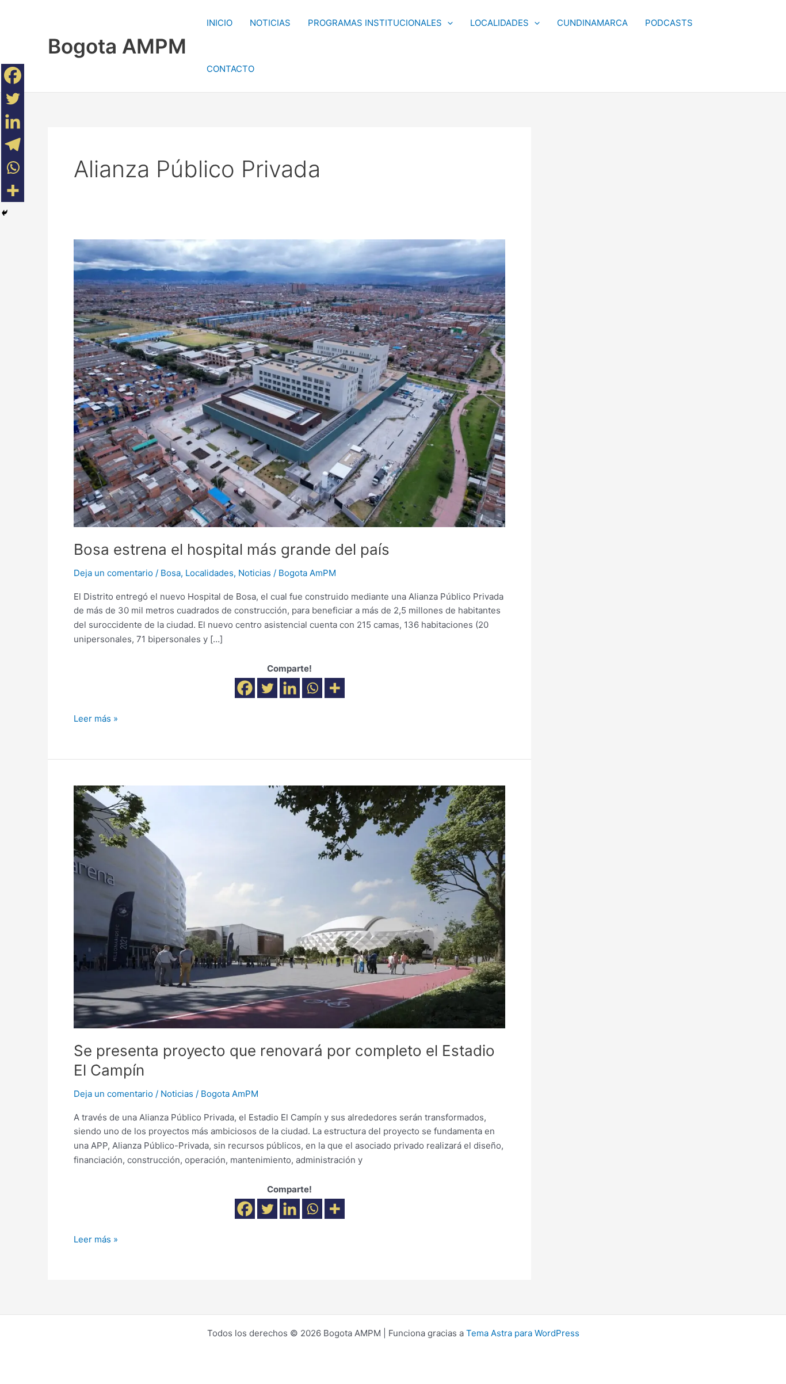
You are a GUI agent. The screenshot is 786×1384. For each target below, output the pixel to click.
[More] (335, 688)
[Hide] (4, 213)
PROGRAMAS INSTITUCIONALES (375, 22)
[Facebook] (245, 688)
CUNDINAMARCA (592, 22)
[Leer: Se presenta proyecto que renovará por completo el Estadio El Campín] (289, 906)
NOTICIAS (270, 22)
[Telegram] (12, 144)
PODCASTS (669, 22)
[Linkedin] (290, 688)
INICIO (219, 22)
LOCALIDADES (499, 22)
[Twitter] (267, 688)
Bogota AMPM (117, 46)
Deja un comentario (113, 572)
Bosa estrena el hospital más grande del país (232, 549)
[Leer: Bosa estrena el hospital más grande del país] (289, 382)
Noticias (254, 572)
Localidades (209, 572)
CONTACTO (230, 68)
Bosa (171, 572)
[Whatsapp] (312, 688)
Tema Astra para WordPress (522, 1333)
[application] (447, 23)
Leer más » (96, 718)
